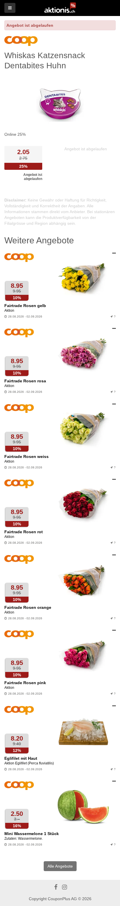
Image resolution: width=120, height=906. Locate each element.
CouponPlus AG (62, 898)
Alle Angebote (60, 866)
